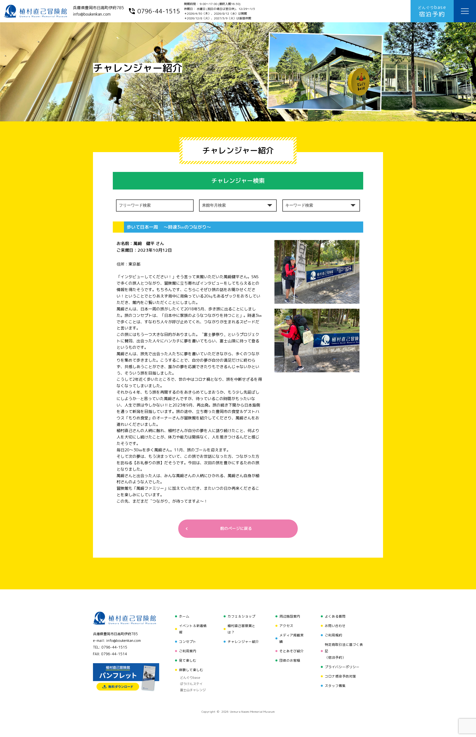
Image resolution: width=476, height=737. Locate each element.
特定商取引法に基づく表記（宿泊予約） (344, 651)
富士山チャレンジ (193, 690)
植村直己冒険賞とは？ (241, 628)
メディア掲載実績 (291, 638)
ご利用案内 (187, 651)
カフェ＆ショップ (241, 616)
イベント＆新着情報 (193, 628)
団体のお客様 (289, 660)
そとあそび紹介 (291, 651)
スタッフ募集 (335, 685)
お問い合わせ (335, 625)
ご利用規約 (333, 635)
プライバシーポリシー (342, 666)
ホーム (184, 616)
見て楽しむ (187, 660)
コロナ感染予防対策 (340, 676)
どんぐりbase (190, 677)
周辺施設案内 (289, 616)
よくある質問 (335, 616)
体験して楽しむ (191, 669)
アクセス (286, 625)
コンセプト (187, 641)
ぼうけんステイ (191, 684)
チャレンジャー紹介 (243, 641)
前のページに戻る (236, 528)
